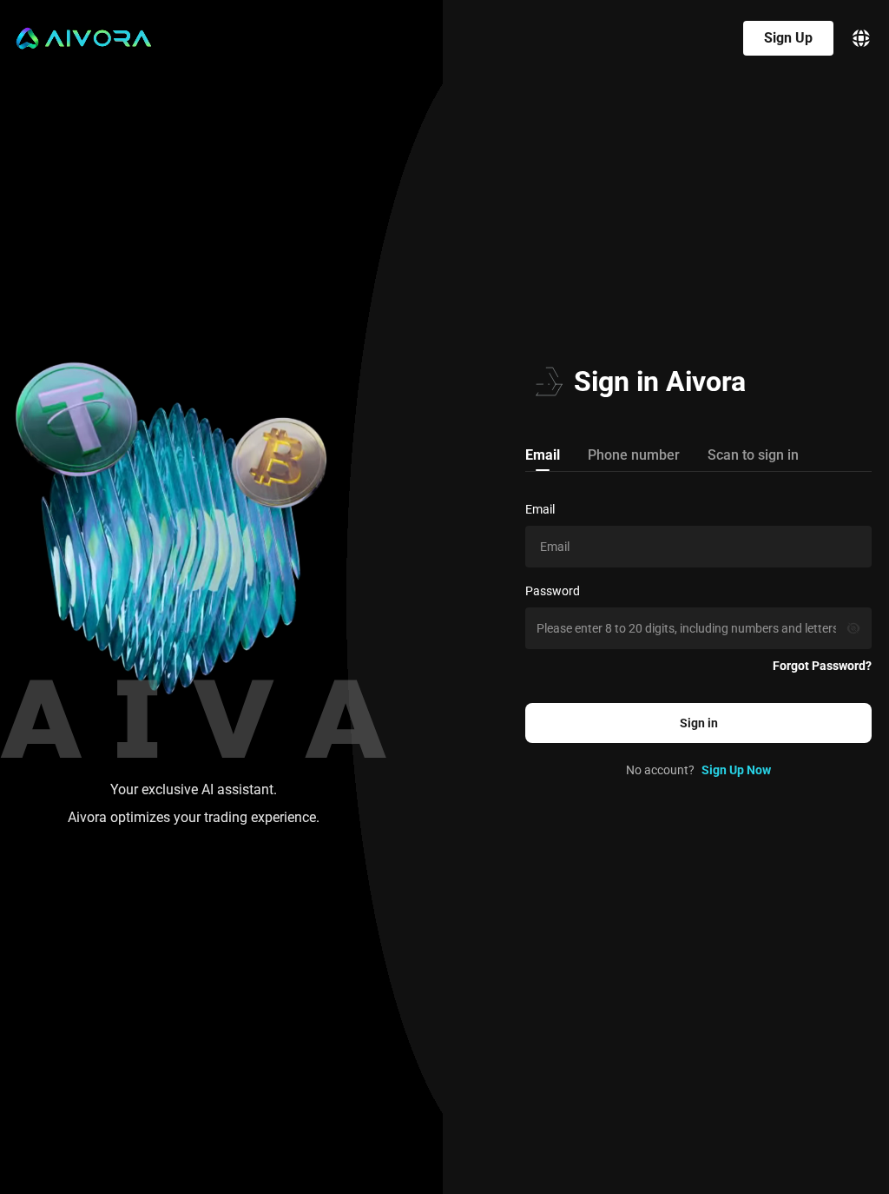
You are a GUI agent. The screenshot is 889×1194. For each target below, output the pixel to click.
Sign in (699, 723)
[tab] (542, 454)
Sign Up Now (736, 770)
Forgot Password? (822, 666)
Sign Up (788, 38)
